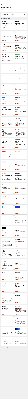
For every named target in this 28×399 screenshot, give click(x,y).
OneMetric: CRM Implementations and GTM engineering (20, 230)
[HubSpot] (2, 1)
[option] (5, 14)
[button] (7, 18)
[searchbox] (12, 9)
